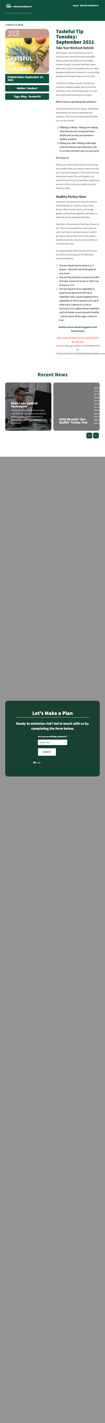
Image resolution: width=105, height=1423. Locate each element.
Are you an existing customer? (52, 736)
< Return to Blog (14, 25)
